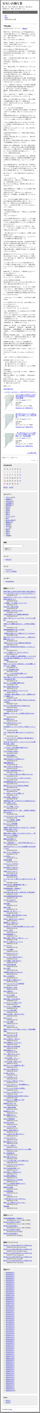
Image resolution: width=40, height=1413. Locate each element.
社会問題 (8, 503)
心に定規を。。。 (9, 856)
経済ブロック (8, 1195)
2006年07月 (9, 1385)
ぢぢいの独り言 (12, 3)
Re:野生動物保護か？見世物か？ (14, 1218)
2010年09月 (9, 1341)
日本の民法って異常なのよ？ (13, 1172)
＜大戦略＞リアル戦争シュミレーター (15, 603)
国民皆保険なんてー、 (10, 1050)
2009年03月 (9, 1369)
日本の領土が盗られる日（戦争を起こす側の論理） (19, 892)
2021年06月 (9, 1288)
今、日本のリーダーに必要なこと (14, 793)
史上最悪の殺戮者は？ (10, 1176)
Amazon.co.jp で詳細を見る (24, 408)
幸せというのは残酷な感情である (14, 683)
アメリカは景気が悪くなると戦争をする (16, 1160)
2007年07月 (9, 1375)
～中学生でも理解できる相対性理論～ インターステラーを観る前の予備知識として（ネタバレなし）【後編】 (20, 658)
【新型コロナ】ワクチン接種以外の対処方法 (17, 643)
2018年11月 (9, 1305)
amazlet (23, 400)
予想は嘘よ (8, 26)
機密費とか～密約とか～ (11, 922)
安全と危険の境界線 (10, 1107)
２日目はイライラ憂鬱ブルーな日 (14, 1100)
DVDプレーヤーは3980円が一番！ (14, 1065)
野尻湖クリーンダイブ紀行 (12, 789)
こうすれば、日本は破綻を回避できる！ (16, 747)
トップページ (8, 12)
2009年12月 (9, 1356)
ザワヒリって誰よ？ (10, 1145)
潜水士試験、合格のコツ (11, 797)
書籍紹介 (24, 28)
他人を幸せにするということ (13, 723)
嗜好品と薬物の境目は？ (11, 1130)
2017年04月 (9, 1307)
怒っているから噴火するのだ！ (13, 957)
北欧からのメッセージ (10, 871)
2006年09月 (9, 1383)
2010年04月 (9, 1349)
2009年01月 (9, 1371)
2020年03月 (9, 1299)
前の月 (6, 487)
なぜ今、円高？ (8, 930)
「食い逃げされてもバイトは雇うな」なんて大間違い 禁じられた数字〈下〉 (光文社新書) (26, 434)
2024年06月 (9, 1272)
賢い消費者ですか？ (10, 1115)
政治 (7, 507)
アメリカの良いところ (10, 1077)
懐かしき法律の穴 (9, 976)
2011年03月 (9, 1333)
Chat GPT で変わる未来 (11, 607)
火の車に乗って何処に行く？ (13, 980)
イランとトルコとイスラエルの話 (14, 816)
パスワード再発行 (11, 571)
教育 (7, 512)
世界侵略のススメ (9, 719)
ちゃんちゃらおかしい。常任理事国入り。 (17, 1084)
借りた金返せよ (8, 991)
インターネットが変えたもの (13, 1002)
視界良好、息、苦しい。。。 (13, 911)
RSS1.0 (8, 1400)
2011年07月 (9, 1326)
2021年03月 (9, 1291)
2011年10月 (9, 1320)
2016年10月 (9, 1310)
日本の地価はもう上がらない (13, 1042)
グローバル (9, 497)
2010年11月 (9, 1337)
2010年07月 (9, 1345)
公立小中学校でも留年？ (11, 751)
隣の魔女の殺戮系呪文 (10, 875)
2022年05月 (9, 1278)
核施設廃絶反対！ (9, 763)
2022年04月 (9, 1280)
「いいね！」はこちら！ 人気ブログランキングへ (20, 392)
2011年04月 (9, 1331)
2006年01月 (9, 1390)
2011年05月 (9, 1330)
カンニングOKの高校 (10, 1010)
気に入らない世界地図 (10, 823)
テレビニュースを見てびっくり (13, 1092)
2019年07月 (9, 1303)
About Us (8, 559)
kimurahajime (10, 581)
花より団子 (7, 968)
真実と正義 (7, 907)
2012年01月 (9, 1318)
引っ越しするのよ (9, 1073)
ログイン (16, 12)
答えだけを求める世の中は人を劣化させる (17, 705)
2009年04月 (9, 1368)
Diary (6, 17)
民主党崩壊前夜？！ (10, 934)
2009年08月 (9, 1360)
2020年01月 (9, 1301)
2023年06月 (9, 1274)
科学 (7, 533)
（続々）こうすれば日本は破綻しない (15, 673)
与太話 (8, 526)
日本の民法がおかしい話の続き (13, 1180)
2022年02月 (9, 1284)
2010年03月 (9, 1350)
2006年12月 (9, 1379)
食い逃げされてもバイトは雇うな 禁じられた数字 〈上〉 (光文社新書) (26, 415)
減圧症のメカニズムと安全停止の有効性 (16, 785)
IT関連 (8, 535)
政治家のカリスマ (9, 1111)
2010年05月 (9, 1347)
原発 (7, 531)
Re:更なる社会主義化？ (11, 1226)
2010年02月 (9, 1352)
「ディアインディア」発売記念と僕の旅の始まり (19, 738)
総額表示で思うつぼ (10, 1103)
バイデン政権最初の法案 (11, 669)
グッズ (8, 528)
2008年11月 (9, 1373)
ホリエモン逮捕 (8, 1021)
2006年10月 (9, 1381)
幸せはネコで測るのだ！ (11, 1069)
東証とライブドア (9, 1025)
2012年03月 (9, 1314)
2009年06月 (9, 1364)
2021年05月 (9, 1290)
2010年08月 (9, 1343)
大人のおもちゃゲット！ (11, 953)
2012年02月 (9, 1316)
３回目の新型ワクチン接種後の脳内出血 (16, 614)
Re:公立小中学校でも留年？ (12, 1222)
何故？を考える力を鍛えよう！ (13, 766)
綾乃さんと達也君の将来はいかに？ (15, 1183)
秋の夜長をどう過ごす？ (11, 867)
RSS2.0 (8, 1402)
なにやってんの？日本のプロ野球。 (15, 1088)
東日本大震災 (10, 520)
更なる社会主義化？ (10, 755)
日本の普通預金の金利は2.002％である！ (16, 1096)
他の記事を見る (8, 389)
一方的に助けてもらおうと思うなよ (15, 1199)
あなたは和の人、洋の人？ (12, 1039)
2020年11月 (9, 1295)
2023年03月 (9, 1276)
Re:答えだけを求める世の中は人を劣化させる (18, 1245)
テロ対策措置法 (8, 1191)
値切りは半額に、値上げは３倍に (14, 1014)
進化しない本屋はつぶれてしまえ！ (15, 1202)
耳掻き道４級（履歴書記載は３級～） (15, 884)
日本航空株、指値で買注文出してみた (15, 915)
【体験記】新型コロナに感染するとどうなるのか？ (19, 633)
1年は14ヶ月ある (9, 1122)
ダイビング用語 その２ (11, 806)
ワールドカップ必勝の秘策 (12, 1006)
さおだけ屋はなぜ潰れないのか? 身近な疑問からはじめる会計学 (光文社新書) (26, 396)
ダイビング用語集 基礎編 (12, 820)
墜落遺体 (6, 1206)
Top (6, 15)
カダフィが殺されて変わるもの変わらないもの (18, 774)
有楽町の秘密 (8, 860)
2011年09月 (9, 1322)
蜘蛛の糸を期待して (10, 839)
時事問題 (8, 505)
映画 (7, 530)
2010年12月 (9, 1335)
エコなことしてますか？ (11, 863)
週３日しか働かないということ (13, 941)
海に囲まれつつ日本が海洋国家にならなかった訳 (19, 926)
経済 (7, 511)
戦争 (7, 514)
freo (11, 1409)
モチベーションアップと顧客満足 (14, 983)
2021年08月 (9, 1286)
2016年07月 (9, 1312)
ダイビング (9, 516)
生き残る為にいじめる (10, 987)
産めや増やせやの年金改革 (12, 1046)
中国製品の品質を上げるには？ (13, 972)
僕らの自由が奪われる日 (11, 686)
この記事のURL (31, 453)
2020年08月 (9, 1297)
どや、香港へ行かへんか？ (12, 1054)
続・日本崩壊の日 (9, 1153)
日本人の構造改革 (9, 1119)
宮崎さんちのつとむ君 (10, 1035)
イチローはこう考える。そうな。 (14, 1081)
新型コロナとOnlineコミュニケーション (16, 690)
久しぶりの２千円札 (10, 1126)
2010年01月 (9, 1354)
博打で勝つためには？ (10, 1157)
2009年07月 (9, 1362)
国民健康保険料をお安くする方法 (14, 629)
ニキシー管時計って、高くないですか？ (16, 652)
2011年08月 (9, 1324)
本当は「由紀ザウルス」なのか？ (14, 919)
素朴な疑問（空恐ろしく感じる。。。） (16, 938)
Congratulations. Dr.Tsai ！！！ (13, 709)
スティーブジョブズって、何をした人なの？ (17, 778)
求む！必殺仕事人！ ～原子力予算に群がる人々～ (19, 843)
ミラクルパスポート (10, 1138)
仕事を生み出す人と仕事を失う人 (14, 759)
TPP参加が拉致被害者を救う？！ (14, 770)
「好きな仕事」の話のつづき (13, 1061)
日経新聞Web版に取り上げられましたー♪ (16, 782)
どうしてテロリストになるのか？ (14, 1164)
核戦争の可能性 (8, 1187)
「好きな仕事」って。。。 (12, 1058)
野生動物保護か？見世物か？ (13, 888)
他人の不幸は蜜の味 (10, 964)
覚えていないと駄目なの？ (12, 852)
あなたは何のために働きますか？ (14, 1134)
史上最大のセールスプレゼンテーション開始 (17, 1149)
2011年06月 (9, 1328)
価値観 (8, 499)
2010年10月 (9, 1339)
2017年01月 (9, 1309)
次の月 (11, 487)
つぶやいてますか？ (10, 900)
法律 (7, 509)
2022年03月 (9, 1282)
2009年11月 (9, 1358)
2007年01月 (9, 1377)
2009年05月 (9, 1366)
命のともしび (8, 1018)
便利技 (8, 524)
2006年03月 (9, 1389)
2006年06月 (9, 1387)
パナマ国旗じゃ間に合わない (13, 961)
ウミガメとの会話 (9, 995)
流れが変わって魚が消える (12, 999)
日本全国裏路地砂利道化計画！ (13, 896)
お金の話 (8, 501)
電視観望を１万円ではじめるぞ (13, 610)
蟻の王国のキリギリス (10, 1141)
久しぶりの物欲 (8, 949)
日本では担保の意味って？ (12, 1168)
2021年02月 (9, 1293)
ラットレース (8, 945)
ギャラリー (9, 569)
